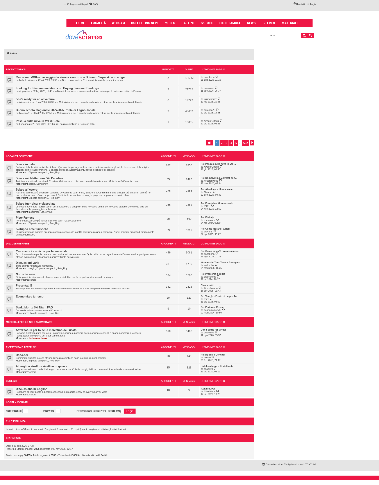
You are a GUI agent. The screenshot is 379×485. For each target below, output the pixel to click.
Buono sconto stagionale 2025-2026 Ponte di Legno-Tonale (55, 110)
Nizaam (208, 192)
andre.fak (209, 265)
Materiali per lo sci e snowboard (74, 91)
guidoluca (209, 88)
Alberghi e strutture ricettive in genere (41, 366)
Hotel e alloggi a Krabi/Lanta (217, 366)
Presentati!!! (24, 285)
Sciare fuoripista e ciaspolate (35, 203)
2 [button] (221, 143)
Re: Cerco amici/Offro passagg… (220, 251)
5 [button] (236, 143)
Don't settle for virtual (213, 329)
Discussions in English (31, 389)
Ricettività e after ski (21, 347)
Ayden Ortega (211, 121)
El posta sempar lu (38, 172)
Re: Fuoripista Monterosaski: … (219, 203)
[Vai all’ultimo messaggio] (216, 77)
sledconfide (210, 276)
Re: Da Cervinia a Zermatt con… (219, 178)
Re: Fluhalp (207, 217)
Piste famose (230, 23)
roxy (206, 299)
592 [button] (245, 143)
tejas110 (208, 369)
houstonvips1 (211, 180)
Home (80, 23)
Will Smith (101, 455)
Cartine (188, 23)
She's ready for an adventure (35, 99)
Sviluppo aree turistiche (32, 229)
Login (10, 402)
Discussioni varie (71, 80)
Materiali (290, 23)
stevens (208, 231)
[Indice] (84, 35)
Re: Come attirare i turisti (215, 228)
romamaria (209, 220)
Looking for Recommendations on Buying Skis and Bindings (57, 88)
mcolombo (34, 212)
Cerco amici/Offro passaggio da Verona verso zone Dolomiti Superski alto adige (70, 77)
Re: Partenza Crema (212, 307)
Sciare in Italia (87, 124)
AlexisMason (211, 288)
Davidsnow (42, 183)
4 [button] (231, 143)
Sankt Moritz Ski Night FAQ (34, 307)
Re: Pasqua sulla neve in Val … (218, 164)
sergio (32, 183)
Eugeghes (24, 124)
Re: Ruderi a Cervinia (213, 354)
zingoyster (24, 91)
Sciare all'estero (27, 189)
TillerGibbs (209, 391)
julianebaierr (25, 102)
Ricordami (114, 410)
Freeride (269, 23)
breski (207, 357)
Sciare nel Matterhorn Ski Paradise (39, 178)
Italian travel (208, 388)
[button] (209, 142)
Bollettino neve (145, 23)
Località (98, 23)
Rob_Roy (55, 172)
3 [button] (226, 143)
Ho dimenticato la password (91, 410)
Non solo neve (25, 274)
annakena (209, 77)
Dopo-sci (22, 355)
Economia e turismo (29, 296)
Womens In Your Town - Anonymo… (222, 262)
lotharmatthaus (38, 338)
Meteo (170, 23)
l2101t (207, 206)
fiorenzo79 (24, 113)
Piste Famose (25, 217)
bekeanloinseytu (212, 310)
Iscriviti (22, 402)
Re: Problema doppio (213, 274)
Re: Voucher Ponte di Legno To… (220, 296)
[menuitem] (93, 4)
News (251, 23)
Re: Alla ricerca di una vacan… (218, 189)
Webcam (118, 23)
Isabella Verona (27, 80)
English (11, 381)
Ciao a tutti (207, 285)
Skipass (207, 23)
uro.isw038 (46, 212)
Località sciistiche (68, 124)
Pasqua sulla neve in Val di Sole (38, 121)
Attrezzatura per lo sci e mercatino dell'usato (117, 91)
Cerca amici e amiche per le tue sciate (103, 80)
